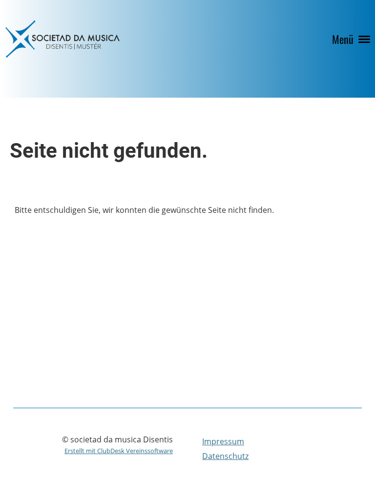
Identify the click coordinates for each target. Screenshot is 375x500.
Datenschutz (225, 456)
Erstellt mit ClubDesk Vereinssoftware (118, 450)
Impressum (223, 441)
